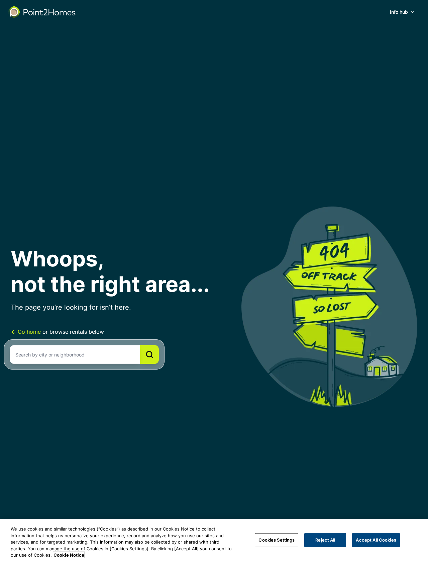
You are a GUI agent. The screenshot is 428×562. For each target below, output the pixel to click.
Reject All (325, 540)
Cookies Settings (276, 540)
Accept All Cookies (376, 540)
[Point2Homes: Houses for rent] (42, 12)
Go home (29, 331)
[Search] (149, 354)
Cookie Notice (69, 555)
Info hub (399, 12)
